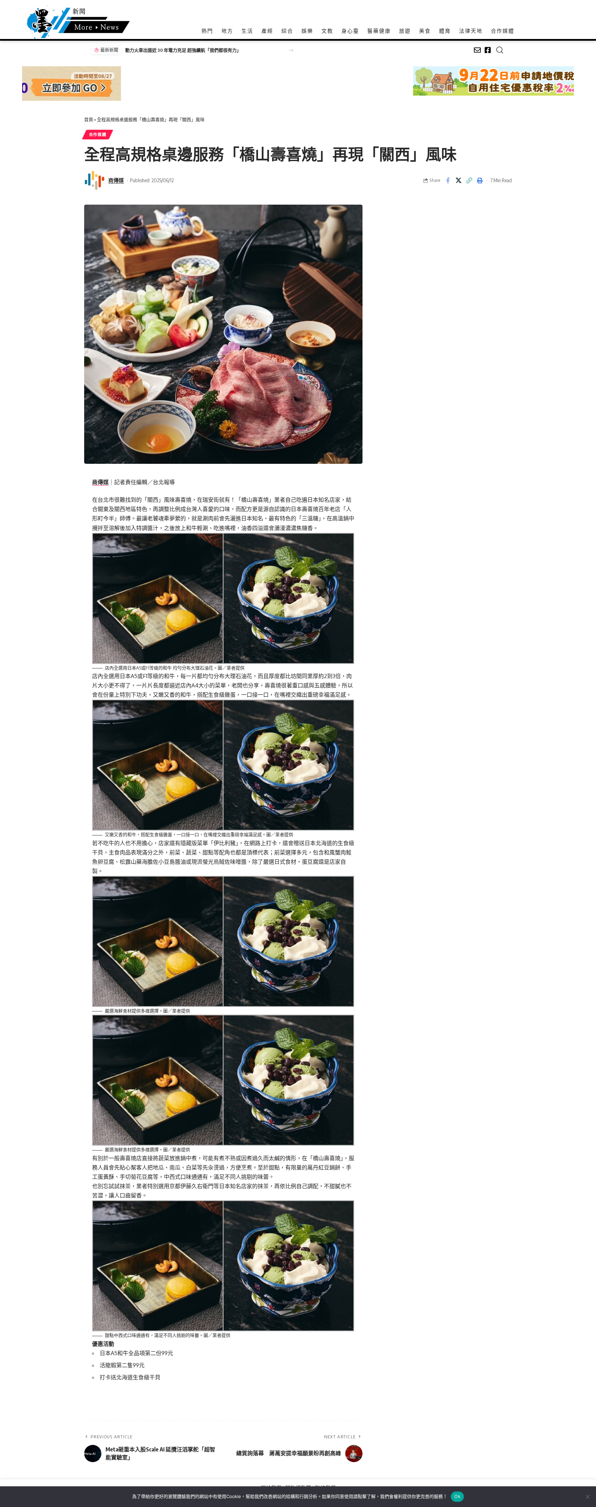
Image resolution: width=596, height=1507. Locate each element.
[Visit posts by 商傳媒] (94, 180)
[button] (291, 50)
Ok (457, 1496)
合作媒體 (98, 134)
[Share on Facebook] (448, 180)
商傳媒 (116, 180)
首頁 (88, 119)
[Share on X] (458, 180)
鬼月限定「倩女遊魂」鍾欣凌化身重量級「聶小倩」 (176, 50)
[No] (587, 1496)
